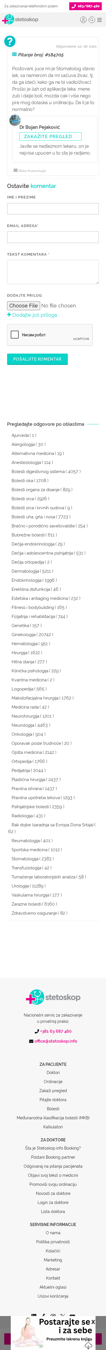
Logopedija (22, 689)
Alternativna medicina (33, 453)
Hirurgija (19, 652)
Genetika (20, 625)
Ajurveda (20, 435)
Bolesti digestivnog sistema (38, 471)
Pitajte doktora (53, 1099)
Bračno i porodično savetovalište (43, 526)
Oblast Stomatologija (32, 170)
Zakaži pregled (53, 1090)
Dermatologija (25, 571)
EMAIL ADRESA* (22, 226)
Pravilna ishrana (27, 788)
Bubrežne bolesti (28, 535)
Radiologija (22, 815)
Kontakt (53, 1278)
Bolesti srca (23, 498)
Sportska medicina (29, 849)
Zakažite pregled (48, 136)
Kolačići (53, 1251)
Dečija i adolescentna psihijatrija (42, 553)
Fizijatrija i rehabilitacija (33, 616)
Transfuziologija (26, 867)
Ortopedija (22, 761)
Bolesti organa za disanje (36, 489)
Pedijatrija (21, 770)
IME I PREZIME (21, 197)
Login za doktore (53, 1202)
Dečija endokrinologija (33, 544)
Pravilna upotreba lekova (36, 797)
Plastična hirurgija (28, 779)
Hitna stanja (23, 661)
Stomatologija (25, 858)
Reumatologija (26, 840)
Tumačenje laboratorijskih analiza (43, 877)
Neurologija (23, 725)
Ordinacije (53, 1081)
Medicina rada (25, 707)
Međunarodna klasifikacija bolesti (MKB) (53, 1118)
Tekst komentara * (28, 254)
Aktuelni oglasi (53, 1287)
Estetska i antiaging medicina (40, 598)
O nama (53, 1233)
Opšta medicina (27, 752)
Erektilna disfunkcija (31, 589)
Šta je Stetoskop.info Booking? (53, 1148)
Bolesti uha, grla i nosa (33, 516)
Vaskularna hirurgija (30, 895)
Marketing (53, 1260)
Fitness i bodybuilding (33, 607)
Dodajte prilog (24, 295)
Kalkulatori (53, 1127)
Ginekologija (24, 634)
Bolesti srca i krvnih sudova (38, 507)
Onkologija (22, 734)
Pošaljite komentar (37, 359)
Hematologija (25, 643)
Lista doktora (53, 1211)
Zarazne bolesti (26, 904)
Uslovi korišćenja (53, 1296)
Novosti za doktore (53, 1193)
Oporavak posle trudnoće (36, 743)
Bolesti (53, 1109)
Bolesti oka (22, 480)
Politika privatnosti (53, 1242)
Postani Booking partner (53, 1157)
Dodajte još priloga (34, 315)
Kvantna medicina (29, 680)
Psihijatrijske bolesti (30, 806)
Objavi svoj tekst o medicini (53, 1175)
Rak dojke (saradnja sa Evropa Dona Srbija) (53, 824)
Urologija (20, 886)
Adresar (53, 1269)
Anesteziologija (26, 462)
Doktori (53, 1072)
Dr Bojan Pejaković (40, 127)
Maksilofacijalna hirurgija (35, 698)
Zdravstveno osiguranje (34, 913)
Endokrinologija (27, 580)
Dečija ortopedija (28, 562)
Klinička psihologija (30, 670)
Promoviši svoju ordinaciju (53, 1184)
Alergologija (23, 444)
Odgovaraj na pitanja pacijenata (53, 1166)
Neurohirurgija (25, 716)
